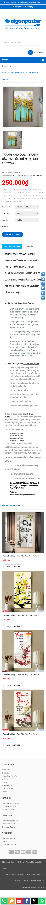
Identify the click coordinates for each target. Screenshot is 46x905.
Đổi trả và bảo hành (9, 806)
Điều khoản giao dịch (9, 838)
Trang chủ (5, 66)
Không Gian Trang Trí (9, 776)
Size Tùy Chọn (7, 207)
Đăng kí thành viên (8, 809)
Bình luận (29, 246)
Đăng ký (30, 7)
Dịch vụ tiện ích (7, 841)
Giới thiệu (5, 773)
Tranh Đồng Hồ (7, 785)
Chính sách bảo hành (9, 827)
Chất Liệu (5, 213)
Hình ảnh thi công (8, 789)
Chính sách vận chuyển (10, 821)
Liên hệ (4, 792)
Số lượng (5, 226)
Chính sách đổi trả (8, 824)
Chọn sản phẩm (13, 567)
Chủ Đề (4, 782)
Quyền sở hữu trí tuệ (9, 845)
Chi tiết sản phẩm (12, 246)
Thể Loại (5, 779)
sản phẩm (38, 52)
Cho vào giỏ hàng (12, 234)
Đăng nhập (18, 7)
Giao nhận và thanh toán (10, 803)
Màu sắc (5, 220)
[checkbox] (25, 486)
